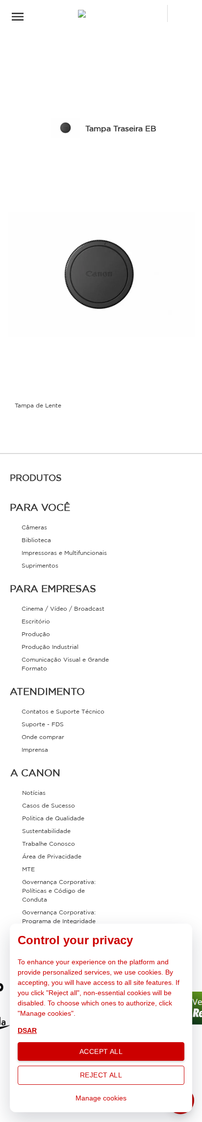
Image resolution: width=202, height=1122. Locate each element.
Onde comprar (43, 737)
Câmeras (34, 527)
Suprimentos (40, 566)
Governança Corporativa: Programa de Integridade (59, 917)
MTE (28, 869)
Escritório (36, 621)
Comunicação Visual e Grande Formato (65, 664)
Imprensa (35, 750)
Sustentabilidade (46, 831)
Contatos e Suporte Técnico (63, 712)
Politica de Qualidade (53, 818)
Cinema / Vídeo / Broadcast (63, 609)
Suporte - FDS (43, 724)
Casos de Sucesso (48, 806)
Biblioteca (36, 540)
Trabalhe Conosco (48, 844)
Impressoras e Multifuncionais (64, 553)
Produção (36, 634)
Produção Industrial (50, 647)
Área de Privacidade (51, 856)
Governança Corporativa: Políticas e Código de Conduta (59, 891)
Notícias (34, 793)
